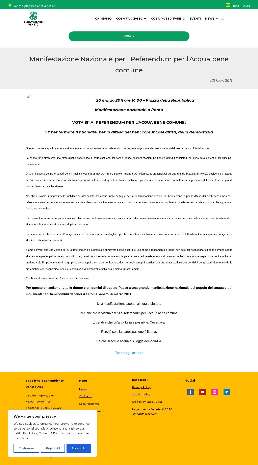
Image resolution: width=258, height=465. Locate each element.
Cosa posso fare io (168, 18)
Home (83, 389)
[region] (52, 433)
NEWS (210, 18)
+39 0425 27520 (51, 407)
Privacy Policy (141, 387)
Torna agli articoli (129, 353)
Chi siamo (103, 18)
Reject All (53, 448)
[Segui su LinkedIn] (227, 392)
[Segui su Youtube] (202, 392)
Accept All (79, 448)
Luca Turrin (154, 401)
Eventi (195, 18)
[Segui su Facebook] (190, 392)
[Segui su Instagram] (214, 392)
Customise (26, 448)
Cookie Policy (141, 394)
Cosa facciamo (129, 18)
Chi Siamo (85, 396)
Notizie (129, 35)
